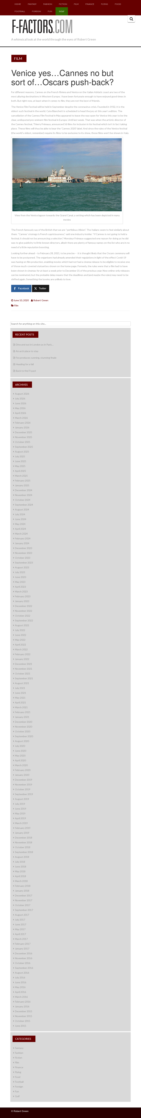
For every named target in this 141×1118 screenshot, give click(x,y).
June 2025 (20, 461)
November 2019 (23, 784)
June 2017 (20, 924)
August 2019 (22, 798)
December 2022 (23, 605)
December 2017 (23, 895)
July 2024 (20, 514)
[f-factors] (42, 26)
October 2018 (22, 847)
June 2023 (20, 577)
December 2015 (23, 1011)
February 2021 (22, 712)
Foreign (36, 11)
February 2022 (22, 654)
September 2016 (24, 967)
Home (18, 4)
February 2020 (22, 770)
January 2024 (22, 543)
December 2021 (23, 663)
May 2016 (20, 987)
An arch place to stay (27, 351)
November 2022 (23, 610)
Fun (50, 11)
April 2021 (20, 702)
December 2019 (23, 779)
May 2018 (20, 871)
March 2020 (21, 765)
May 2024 (20, 523)
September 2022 (24, 620)
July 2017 (20, 919)
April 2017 (20, 934)
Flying (104, 4)
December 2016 (23, 953)
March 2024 (21, 533)
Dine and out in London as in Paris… (34, 344)
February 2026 (22, 422)
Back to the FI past (26, 370)
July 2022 (20, 630)
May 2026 (20, 408)
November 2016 (23, 958)
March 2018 (21, 881)
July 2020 (20, 745)
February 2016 (22, 1001)
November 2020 (23, 726)
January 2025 (22, 485)
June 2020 (20, 750)
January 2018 (22, 890)
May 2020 (20, 755)
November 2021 (23, 668)
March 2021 (21, 707)
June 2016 (20, 982)
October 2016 (22, 963)
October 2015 (22, 1020)
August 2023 (22, 567)
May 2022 (20, 639)
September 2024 (24, 504)
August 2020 (22, 741)
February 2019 (22, 827)
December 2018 (23, 837)
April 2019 (20, 818)
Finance (89, 4)
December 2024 (23, 490)
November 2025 (23, 437)
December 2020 (23, 721)
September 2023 (24, 562)
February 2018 (22, 885)
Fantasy (32, 4)
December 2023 (23, 548)
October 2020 (22, 731)
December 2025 (23, 432)
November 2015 (23, 1016)
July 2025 (20, 456)
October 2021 (22, 673)
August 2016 (22, 972)
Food (118, 4)
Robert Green (40, 300)
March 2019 (21, 823)
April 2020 (20, 760)
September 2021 (24, 678)
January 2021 (22, 716)
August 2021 (22, 683)
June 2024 (20, 519)
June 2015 (20, 1025)
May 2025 (20, 466)
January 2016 (22, 1006)
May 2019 (20, 813)
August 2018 (22, 856)
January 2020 (22, 774)
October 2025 (22, 441)
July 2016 (20, 977)
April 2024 (20, 528)
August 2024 (22, 509)
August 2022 (22, 625)
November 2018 (23, 842)
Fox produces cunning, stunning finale (36, 357)
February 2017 (22, 943)
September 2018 (24, 852)
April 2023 (20, 586)
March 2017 (21, 938)
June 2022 (20, 634)
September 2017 (24, 909)
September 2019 (24, 794)
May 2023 (20, 581)
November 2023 (23, 552)
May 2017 (20, 929)
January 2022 (22, 659)
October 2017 (22, 905)
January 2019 (22, 832)
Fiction (63, 4)
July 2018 (20, 861)
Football (20, 11)
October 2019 (22, 789)
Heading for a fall (25, 364)
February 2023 (22, 596)
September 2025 (24, 446)
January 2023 (22, 601)
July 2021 (20, 688)
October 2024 (22, 499)
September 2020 (24, 736)
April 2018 (20, 876)
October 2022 (22, 615)
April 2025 (20, 470)
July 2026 (20, 398)
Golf (61, 11)
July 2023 (20, 572)
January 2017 (22, 948)
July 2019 (20, 803)
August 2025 (22, 451)
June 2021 (20, 692)
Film (76, 4)
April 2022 (20, 644)
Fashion (47, 4)
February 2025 (22, 480)
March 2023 (21, 591)
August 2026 (22, 393)
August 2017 (22, 914)
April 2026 (20, 412)
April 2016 (20, 991)
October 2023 (22, 557)
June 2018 (20, 866)
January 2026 (22, 427)
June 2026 (20, 403)
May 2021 (20, 697)
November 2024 (23, 495)
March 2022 (21, 649)
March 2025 (21, 475)
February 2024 (22, 538)
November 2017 (23, 900)
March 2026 (21, 417)
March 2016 (21, 996)
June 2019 (20, 808)
